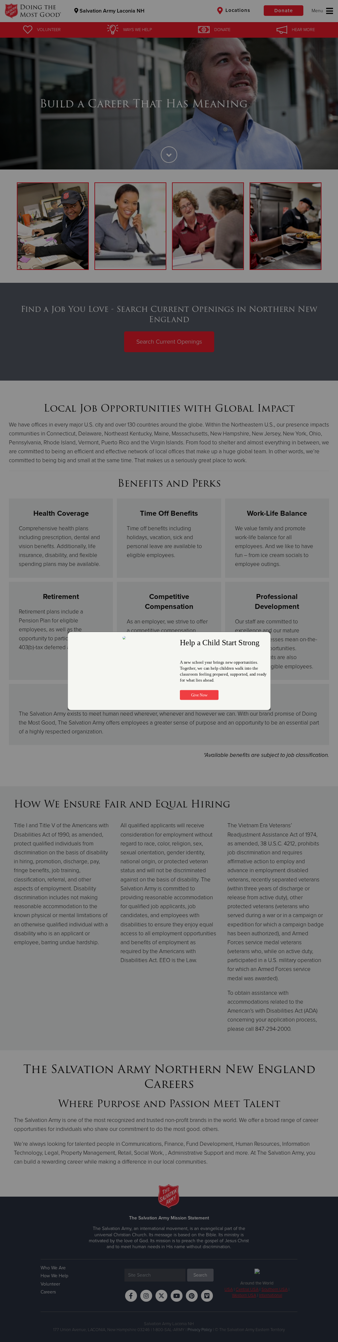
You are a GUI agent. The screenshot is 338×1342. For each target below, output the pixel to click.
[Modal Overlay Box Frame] (169, 671)
